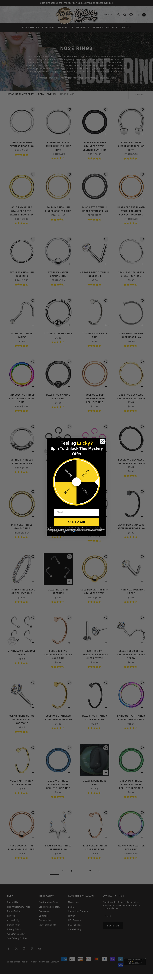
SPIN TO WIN (76, 521)
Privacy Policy (69, 532)
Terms (75, 532)
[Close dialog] (102, 441)
